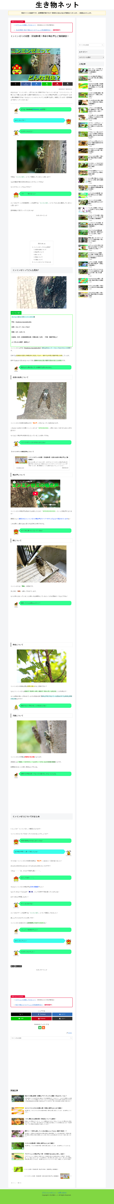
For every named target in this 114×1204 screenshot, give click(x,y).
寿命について (39, 257)
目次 (39, 243)
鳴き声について (39, 252)
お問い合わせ (62, 1192)
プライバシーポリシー (49, 1192)
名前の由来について (40, 249)
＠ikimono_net (37, 109)
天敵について (39, 259)
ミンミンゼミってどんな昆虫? (42, 247)
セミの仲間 (19, 966)
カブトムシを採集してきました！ (25, 25)
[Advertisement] (42, 42)
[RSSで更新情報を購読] (43, 1027)
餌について (38, 254)
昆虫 (13, 966)
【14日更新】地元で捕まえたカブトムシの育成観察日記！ (33, 30)
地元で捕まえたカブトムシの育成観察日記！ (29, 1005)
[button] (68, 84)
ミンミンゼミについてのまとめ (42, 262)
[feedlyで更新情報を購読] (39, 1027)
